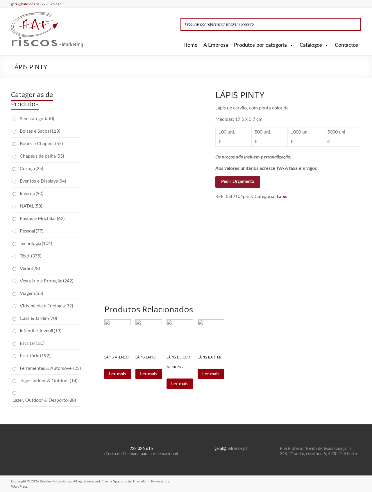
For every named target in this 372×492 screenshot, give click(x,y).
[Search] (355, 24)
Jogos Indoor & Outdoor (48, 381)
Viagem (31, 293)
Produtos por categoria (260, 45)
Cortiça (31, 168)
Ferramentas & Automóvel (50, 368)
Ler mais (117, 374)
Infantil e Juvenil (40, 331)
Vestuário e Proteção (46, 281)
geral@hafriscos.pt (25, 4)
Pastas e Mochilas (42, 218)
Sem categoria (37, 118)
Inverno (31, 193)
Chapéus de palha (42, 156)
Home (190, 45)
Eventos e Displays (43, 181)
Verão (30, 268)
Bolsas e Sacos (40, 131)
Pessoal (31, 231)
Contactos (346, 45)
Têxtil (30, 256)
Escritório (35, 356)
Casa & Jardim (38, 318)
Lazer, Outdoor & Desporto (44, 400)
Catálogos (311, 45)
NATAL (31, 206)
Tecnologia (36, 243)
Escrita (32, 343)
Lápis (282, 196)
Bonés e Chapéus (41, 143)
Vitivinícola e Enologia (46, 306)
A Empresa (215, 45)
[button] (290, 45)
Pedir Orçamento (237, 181)
